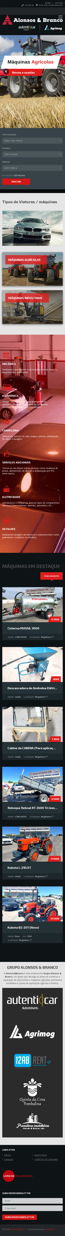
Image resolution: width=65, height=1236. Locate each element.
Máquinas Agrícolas (24, 260)
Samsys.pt (50, 1229)
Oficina (7, 1155)
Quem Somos (40, 1155)
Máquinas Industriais (25, 298)
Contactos (8, 1160)
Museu (48, 3)
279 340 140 (29, 5)
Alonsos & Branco (17, 1229)
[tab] (51, 576)
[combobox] (32, 141)
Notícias (59, 3)
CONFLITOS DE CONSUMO (46, 1160)
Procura (16, 181)
